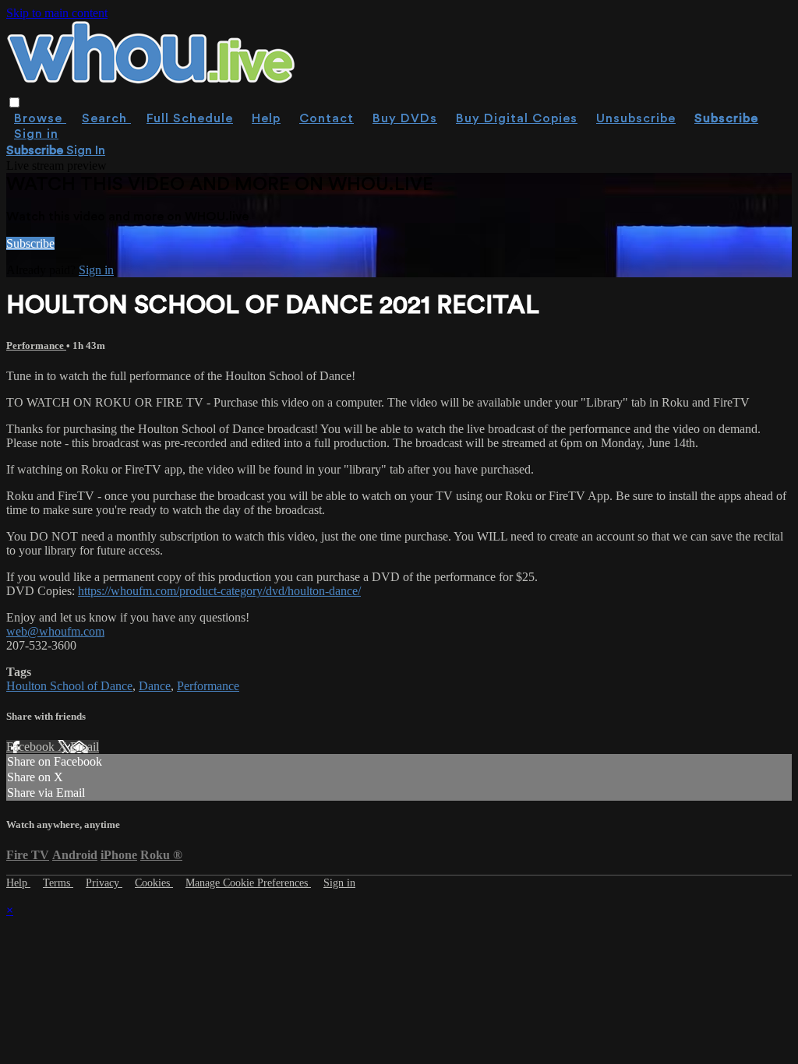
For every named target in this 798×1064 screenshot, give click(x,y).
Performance (36, 345)
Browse (40, 118)
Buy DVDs (405, 118)
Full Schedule (190, 118)
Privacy (104, 883)
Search (106, 118)
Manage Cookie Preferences (248, 883)
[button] (14, 102)
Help (266, 118)
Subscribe (30, 243)
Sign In (85, 150)
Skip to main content (57, 12)
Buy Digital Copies (516, 118)
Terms (58, 883)
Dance (155, 685)
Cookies (154, 883)
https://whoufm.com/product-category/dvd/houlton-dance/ (219, 590)
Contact (326, 118)
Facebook (32, 746)
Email (84, 746)
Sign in (36, 134)
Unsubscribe (636, 118)
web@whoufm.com (55, 631)
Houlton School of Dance (69, 685)
